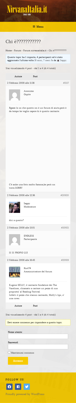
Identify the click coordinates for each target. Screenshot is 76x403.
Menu (40, 26)
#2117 (66, 82)
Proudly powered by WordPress (25, 394)
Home (9, 50)
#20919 (65, 260)
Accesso (18, 360)
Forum (17, 50)
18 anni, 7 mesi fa (43, 60)
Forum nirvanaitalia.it (34, 50)
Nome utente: (15, 332)
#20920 (65, 195)
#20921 (65, 227)
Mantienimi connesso (22, 352)
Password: (13, 342)
